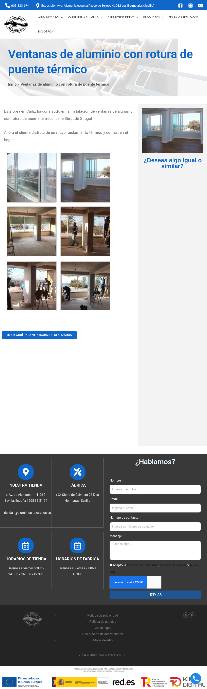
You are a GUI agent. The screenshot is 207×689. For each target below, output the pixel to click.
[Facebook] (180, 5)
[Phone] (195, 678)
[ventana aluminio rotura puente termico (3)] (85, 231)
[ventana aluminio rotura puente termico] (31, 177)
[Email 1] (200, 5)
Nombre (116, 480)
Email (114, 499)
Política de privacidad (142, 565)
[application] (100, 17)
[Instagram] (190, 5)
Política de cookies (173, 565)
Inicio (12, 84)
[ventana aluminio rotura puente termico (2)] (31, 231)
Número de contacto (124, 517)
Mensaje (116, 536)
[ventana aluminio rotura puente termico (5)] (85, 286)
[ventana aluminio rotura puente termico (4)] (31, 286)
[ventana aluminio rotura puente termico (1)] (85, 177)
